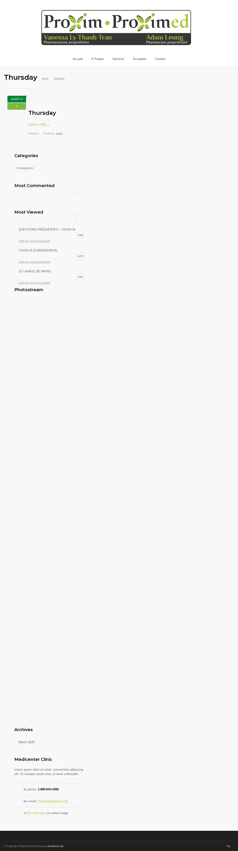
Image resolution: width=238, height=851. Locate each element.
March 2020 (26, 742)
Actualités (139, 59)
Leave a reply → (39, 124)
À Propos (97, 59)
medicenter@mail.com (53, 801)
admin (59, 133)
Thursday (42, 112)
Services (118, 59)
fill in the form (36, 813)
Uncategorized (25, 168)
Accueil (78, 59)
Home (45, 78)
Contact (160, 59)
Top (228, 846)
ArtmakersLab (55, 846)
